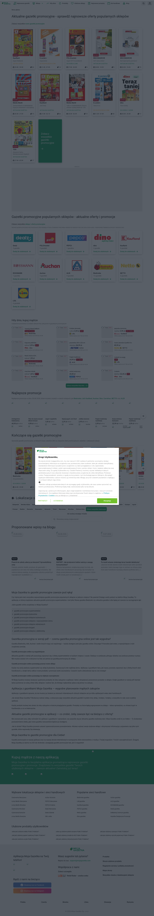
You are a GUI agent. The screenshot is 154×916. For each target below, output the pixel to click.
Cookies (52, 495)
